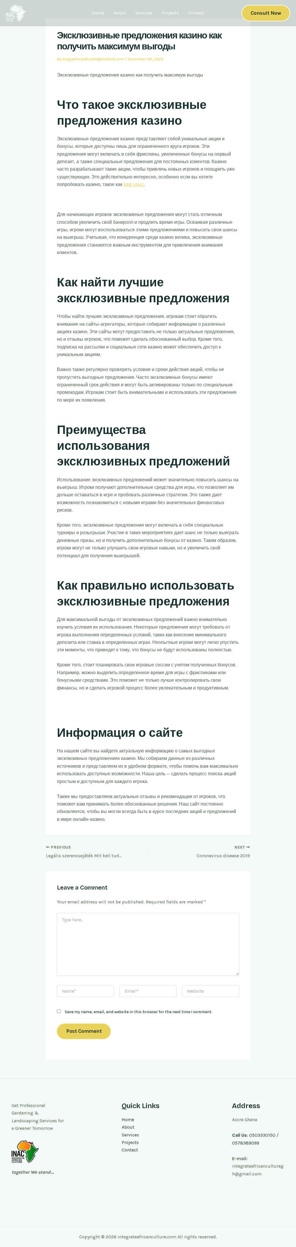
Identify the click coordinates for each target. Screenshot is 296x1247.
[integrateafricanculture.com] (16, 12)
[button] (266, 13)
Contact (196, 13)
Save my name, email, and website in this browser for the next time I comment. (138, 1011)
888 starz (133, 184)
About (119, 13)
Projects (170, 13)
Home (98, 13)
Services (144, 13)
